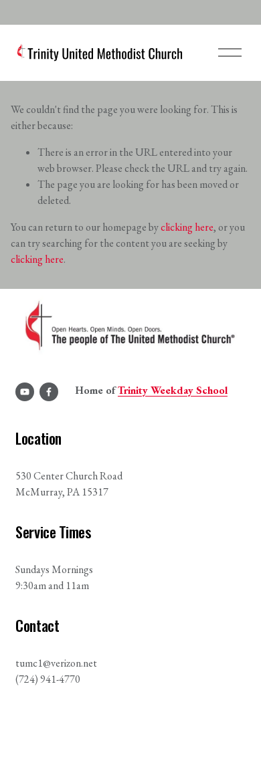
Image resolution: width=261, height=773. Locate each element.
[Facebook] (48, 391)
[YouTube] (24, 391)
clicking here (187, 227)
